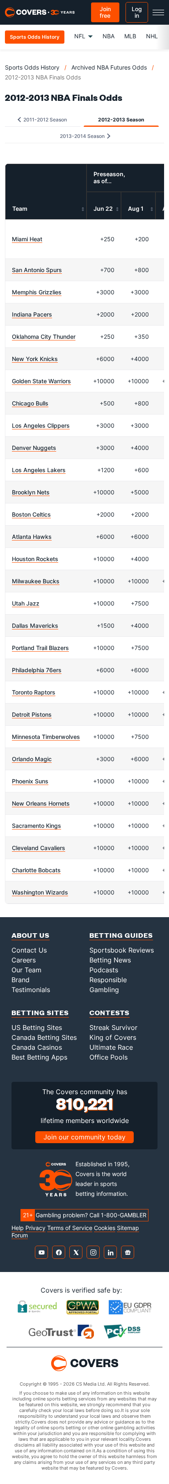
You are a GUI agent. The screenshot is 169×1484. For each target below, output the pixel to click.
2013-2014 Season (83, 136)
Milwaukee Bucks (35, 581)
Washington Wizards (40, 892)
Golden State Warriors (41, 380)
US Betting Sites (36, 1027)
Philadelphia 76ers (37, 669)
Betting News (110, 960)
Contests (109, 1012)
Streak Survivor (113, 1027)
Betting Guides (121, 935)
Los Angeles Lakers (39, 469)
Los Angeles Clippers (41, 425)
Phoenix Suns (30, 781)
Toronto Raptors (33, 692)
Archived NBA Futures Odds (109, 67)
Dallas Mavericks (35, 625)
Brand (20, 980)
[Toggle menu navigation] (158, 12)
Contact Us (29, 950)
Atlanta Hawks (32, 536)
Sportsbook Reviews (121, 950)
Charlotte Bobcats (36, 870)
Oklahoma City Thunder (43, 336)
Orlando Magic (32, 758)
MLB (130, 36)
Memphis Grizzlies (37, 292)
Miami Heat (27, 238)
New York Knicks (35, 358)
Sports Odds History (32, 67)
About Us (30, 935)
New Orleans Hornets (41, 803)
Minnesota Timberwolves (46, 736)
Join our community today (84, 1137)
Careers (23, 960)
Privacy (35, 1228)
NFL (79, 36)
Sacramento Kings (36, 825)
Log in (137, 12)
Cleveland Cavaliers (38, 847)
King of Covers (112, 1037)
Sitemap (128, 1228)
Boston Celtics (31, 514)
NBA (108, 36)
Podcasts (103, 970)
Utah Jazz (25, 603)
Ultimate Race (111, 1047)
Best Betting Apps (39, 1057)
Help (17, 1228)
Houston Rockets (35, 558)
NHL (152, 36)
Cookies (104, 1228)
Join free (105, 12)
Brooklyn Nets (31, 492)
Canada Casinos (36, 1047)
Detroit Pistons (32, 714)
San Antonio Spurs (37, 269)
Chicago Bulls (30, 403)
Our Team (26, 970)
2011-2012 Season (44, 119)
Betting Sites (40, 1012)
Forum (19, 1235)
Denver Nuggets (34, 447)
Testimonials (30, 989)
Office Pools (108, 1057)
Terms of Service (69, 1228)
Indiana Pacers (32, 314)
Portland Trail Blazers (40, 647)
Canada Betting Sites (44, 1037)
